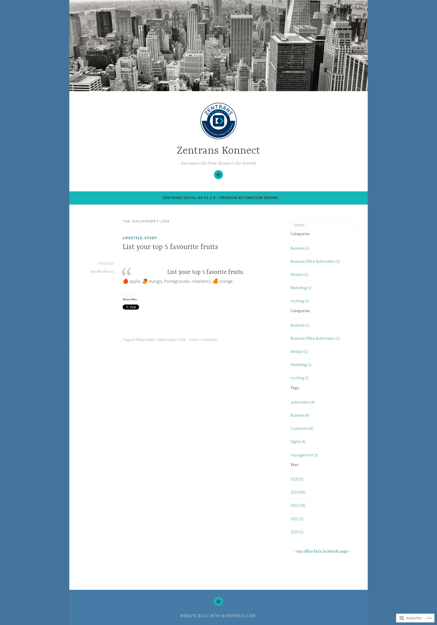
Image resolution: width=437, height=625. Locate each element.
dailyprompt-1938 (171, 340)
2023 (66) (298, 492)
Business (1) (300, 248)
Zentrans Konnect (218, 151)
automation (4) (303, 402)
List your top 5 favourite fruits (170, 247)
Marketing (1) (301, 287)
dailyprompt (145, 340)
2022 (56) (298, 505)
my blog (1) (300, 300)
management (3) (304, 454)
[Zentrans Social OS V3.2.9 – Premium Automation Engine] (218, 174)
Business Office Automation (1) (315, 261)
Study (150, 237)
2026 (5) (297, 478)
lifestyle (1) (299, 274)
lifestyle (132, 237)
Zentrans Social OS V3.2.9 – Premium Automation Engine (220, 197)
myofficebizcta (102, 272)
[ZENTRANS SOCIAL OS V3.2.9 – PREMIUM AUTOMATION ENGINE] (218, 601)
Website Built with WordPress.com (217, 615)
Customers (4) (302, 428)
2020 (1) (297, 531)
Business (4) (300, 415)
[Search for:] (322, 224)
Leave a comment (203, 340)
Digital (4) (298, 441)
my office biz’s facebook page (322, 551)
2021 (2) (297, 518)
